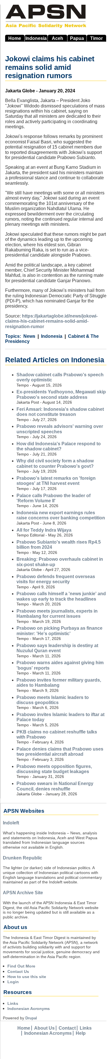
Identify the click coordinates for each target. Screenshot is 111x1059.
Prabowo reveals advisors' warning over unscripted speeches (60, 429)
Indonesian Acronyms (28, 1008)
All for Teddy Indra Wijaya (44, 530)
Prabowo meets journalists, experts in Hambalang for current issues (57, 614)
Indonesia (36, 38)
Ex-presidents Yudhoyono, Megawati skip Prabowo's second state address (61, 394)
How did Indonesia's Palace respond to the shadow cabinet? (59, 446)
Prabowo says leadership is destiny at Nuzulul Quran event (57, 648)
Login (13, 981)
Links (12, 1003)
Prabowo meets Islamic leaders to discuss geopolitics (53, 700)
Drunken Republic (22, 857)
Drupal (31, 1018)
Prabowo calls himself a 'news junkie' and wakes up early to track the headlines (61, 596)
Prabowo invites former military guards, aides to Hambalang (59, 683)
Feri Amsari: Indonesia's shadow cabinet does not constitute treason (60, 412)
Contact (67, 1028)
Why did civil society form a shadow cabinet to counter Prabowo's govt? (55, 463)
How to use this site (26, 976)
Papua (77, 38)
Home (14, 38)
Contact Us (18, 971)
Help (81, 1033)
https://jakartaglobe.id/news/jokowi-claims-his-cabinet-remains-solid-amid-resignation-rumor (51, 321)
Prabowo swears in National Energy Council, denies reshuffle (55, 786)
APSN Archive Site (23, 892)
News (29, 336)
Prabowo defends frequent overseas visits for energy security (56, 579)
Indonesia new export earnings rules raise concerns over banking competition (61, 515)
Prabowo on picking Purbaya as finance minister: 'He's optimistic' (59, 631)
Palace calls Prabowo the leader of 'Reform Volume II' (54, 498)
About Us (44, 1028)
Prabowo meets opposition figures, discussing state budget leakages (54, 769)
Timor (96, 38)
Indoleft (11, 822)
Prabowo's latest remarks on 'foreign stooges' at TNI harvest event (56, 481)
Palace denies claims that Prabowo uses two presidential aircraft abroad (60, 752)
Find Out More (21, 966)
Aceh (57, 38)
